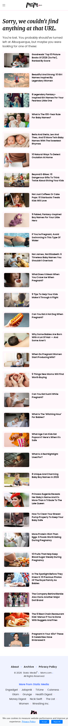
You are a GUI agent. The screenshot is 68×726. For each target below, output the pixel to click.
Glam (15, 694)
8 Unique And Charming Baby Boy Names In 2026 (45, 476)
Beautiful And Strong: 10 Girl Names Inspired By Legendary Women (47, 78)
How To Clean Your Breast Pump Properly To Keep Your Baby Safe (47, 517)
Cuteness (53, 690)
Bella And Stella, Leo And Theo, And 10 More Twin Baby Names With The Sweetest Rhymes (48, 139)
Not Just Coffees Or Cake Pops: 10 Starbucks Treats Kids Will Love (46, 197)
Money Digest (17, 699)
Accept (44, 722)
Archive (29, 667)
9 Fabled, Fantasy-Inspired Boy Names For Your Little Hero (46, 217)
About (15, 667)
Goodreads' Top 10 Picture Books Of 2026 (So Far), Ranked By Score (46, 57)
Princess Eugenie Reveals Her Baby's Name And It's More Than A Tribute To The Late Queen (47, 499)
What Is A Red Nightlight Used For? (45, 455)
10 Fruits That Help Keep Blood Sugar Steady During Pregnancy (46, 557)
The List (50, 699)
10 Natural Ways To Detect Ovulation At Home (46, 156)
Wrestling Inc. (40, 703)
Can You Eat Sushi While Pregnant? (45, 395)
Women (24, 703)
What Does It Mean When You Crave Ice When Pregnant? (45, 277)
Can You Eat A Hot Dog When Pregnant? (47, 316)
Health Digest (44, 694)
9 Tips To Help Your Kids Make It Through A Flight (45, 296)
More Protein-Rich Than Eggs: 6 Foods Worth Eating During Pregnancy (46, 537)
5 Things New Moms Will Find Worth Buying (48, 376)
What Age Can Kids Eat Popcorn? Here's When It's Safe (46, 437)
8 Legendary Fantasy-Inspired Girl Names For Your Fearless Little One (48, 97)
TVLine (40, 690)
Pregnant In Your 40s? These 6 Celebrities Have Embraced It (47, 637)
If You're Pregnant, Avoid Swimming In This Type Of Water (46, 237)
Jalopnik (27, 690)
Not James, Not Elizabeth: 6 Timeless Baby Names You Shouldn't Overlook (47, 257)
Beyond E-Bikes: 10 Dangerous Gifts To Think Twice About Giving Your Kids (48, 177)
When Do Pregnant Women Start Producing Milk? (47, 356)
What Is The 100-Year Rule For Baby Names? (46, 116)
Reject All (57, 722)
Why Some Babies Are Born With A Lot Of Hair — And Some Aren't (47, 337)
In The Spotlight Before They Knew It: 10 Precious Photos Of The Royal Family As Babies (47, 579)
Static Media (30, 673)
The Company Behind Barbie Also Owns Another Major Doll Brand (47, 597)
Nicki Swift (36, 699)
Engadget (12, 690)
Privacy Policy (48, 667)
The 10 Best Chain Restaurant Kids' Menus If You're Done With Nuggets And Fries (48, 617)
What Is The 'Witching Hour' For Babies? (47, 416)
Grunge (27, 694)
